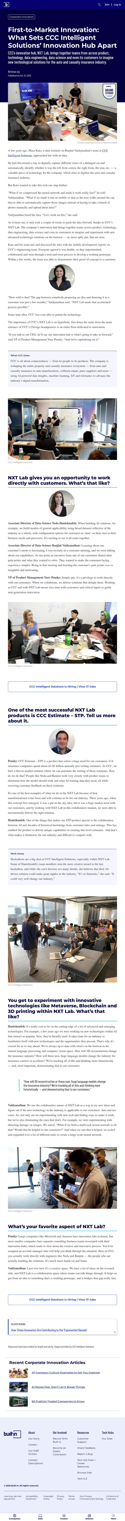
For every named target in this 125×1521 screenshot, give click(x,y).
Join (107, 4)
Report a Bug (85, 1454)
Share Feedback (86, 1447)
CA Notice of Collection (112, 1497)
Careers (32, 1444)
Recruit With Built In (60, 1440)
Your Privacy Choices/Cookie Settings (91, 1497)
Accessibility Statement (32, 1497)
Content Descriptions (35, 1462)
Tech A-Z (82, 1478)
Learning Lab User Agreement (13, 1497)
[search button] (99, 5)
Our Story (34, 1438)
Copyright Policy (48, 1497)
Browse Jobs (84, 1472)
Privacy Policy (60, 1497)
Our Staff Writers (33, 1452)
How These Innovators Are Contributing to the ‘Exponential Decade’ (49, 1330)
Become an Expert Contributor (59, 1451)
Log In (117, 4)
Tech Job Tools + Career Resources (86, 1463)
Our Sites (107, 1438)
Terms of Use (72, 1497)
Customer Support (83, 1440)
